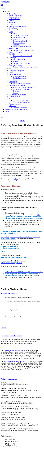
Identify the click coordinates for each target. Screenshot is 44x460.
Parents (4, 328)
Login (3, 7)
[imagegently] (5, 2)
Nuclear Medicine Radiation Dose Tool (16, 361)
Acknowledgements (9, 379)
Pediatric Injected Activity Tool (14, 350)
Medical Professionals (10, 293)
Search (22, 121)
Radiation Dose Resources (12, 336)
